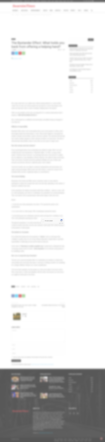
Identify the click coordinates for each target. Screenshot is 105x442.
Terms (62, 223)
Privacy (60, 223)
